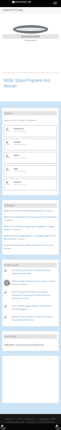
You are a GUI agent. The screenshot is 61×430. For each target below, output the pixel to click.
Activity (13, 60)
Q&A (47, 60)
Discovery (18, 128)
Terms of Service (46, 422)
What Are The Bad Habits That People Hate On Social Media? (30, 217)
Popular (21, 120)
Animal (17, 181)
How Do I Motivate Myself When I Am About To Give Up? (28, 245)
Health (17, 142)
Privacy (31, 422)
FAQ (20, 418)
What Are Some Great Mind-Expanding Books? (24, 210)
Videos (7, 345)
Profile (30, 60)
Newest (7, 120)
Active (14, 120)
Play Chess (16, 345)
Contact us (30, 418)
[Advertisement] (30, 379)
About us (9, 418)
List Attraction (29, 345)
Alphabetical (32, 120)
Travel (40, 345)
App (16, 168)
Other (17, 155)
